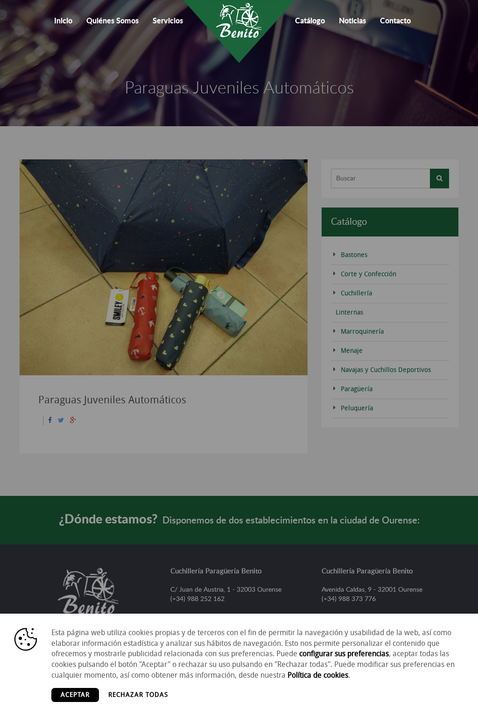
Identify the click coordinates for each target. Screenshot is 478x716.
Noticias (352, 21)
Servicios (168, 21)
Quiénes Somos (112, 21)
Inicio (63, 21)
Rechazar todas (138, 695)
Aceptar (75, 695)
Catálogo (310, 21)
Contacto (395, 21)
